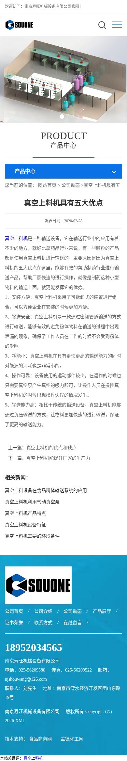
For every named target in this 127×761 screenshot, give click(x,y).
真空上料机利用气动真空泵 (32, 501)
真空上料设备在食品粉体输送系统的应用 (46, 490)
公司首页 (14, 611)
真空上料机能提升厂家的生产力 (58, 458)
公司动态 (71, 185)
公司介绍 (43, 611)
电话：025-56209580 (25, 670)
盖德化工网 (72, 739)
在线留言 (73, 622)
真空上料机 (16, 238)
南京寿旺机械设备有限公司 (32, 711)
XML (20, 720)
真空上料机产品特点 (25, 513)
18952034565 (33, 647)
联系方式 (43, 622)
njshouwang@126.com (26, 679)
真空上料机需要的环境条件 (32, 536)
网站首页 (47, 185)
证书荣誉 (14, 622)
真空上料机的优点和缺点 (51, 447)
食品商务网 (40, 739)
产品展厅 (102, 611)
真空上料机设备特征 (25, 524)
